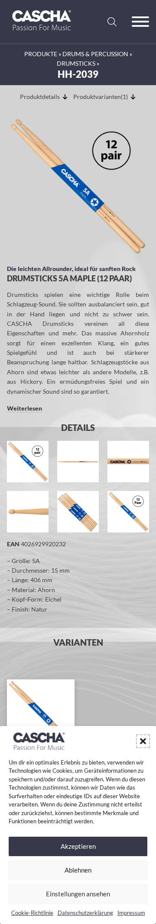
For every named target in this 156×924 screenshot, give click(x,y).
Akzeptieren (78, 846)
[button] (143, 741)
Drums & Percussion (95, 53)
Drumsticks (76, 63)
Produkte (40, 53)
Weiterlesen (24, 408)
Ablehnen (78, 870)
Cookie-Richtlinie (32, 912)
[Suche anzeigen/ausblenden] (112, 21)
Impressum (131, 912)
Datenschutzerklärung (85, 912)
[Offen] (140, 21)
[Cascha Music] (41, 33)
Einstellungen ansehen (78, 894)
